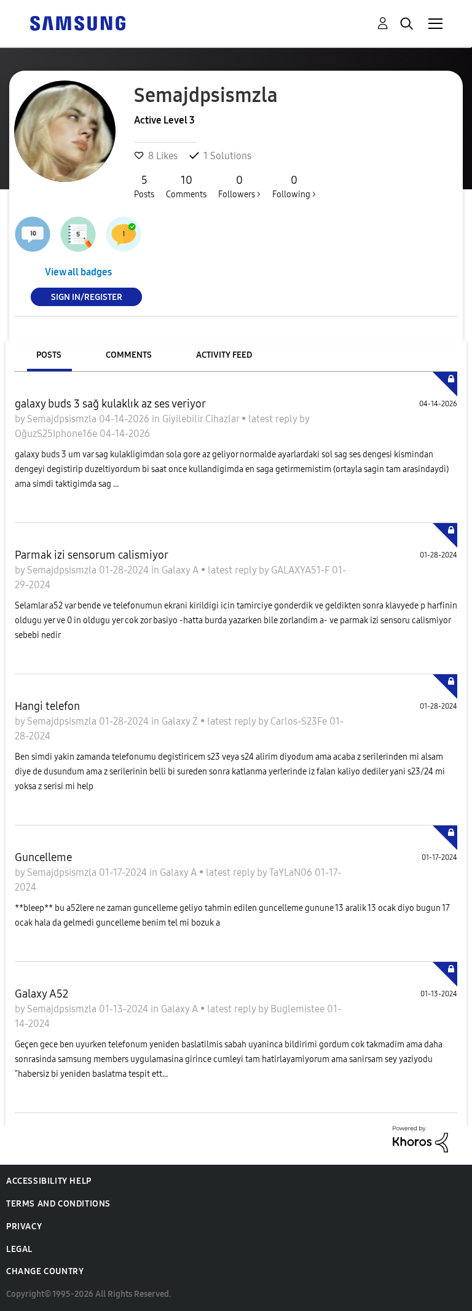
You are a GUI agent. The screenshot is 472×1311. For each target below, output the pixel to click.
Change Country (45, 1271)
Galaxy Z (181, 721)
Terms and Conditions (58, 1204)
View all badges (78, 272)
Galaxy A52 (41, 994)
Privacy (24, 1226)
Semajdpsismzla (63, 419)
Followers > (239, 186)
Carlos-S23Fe (299, 721)
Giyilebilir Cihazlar (202, 419)
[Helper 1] (123, 234)
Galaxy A (181, 570)
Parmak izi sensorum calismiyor (91, 555)
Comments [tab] (129, 355)
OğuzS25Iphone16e (57, 433)
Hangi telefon (47, 706)
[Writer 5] (78, 234)
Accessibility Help (49, 1181)
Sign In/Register (86, 296)
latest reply (273, 419)
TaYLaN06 (292, 872)
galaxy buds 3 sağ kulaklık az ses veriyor (110, 404)
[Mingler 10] (32, 234)
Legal (19, 1249)
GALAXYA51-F (301, 570)
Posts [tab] (48, 355)
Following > (294, 186)
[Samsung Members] (77, 22)
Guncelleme (43, 857)
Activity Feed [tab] (224, 355)
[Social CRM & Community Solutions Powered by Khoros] (420, 1138)
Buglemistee (298, 1009)
